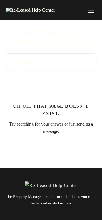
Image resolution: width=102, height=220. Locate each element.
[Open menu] (91, 10)
